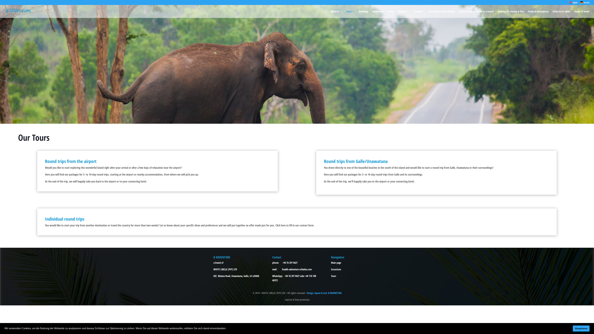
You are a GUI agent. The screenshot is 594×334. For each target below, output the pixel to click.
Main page (336, 262)
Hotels (391, 11)
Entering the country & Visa (511, 11)
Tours (349, 11)
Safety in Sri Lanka (561, 11)
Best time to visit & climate (442, 11)
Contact (418, 11)
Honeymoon (378, 11)
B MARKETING (335, 293)
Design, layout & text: (317, 293)
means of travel (581, 11)
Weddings (363, 11)
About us (335, 11)
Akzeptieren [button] (581, 328)
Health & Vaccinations (538, 11)
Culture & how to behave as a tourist (476, 11)
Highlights (402, 11)
